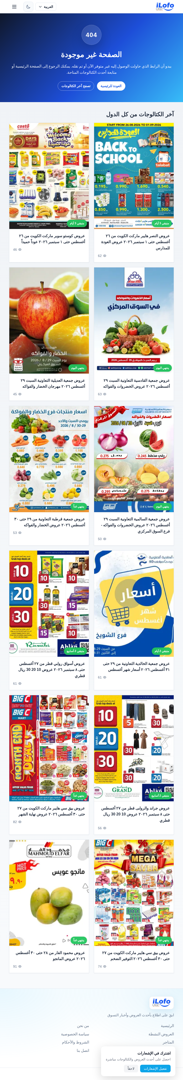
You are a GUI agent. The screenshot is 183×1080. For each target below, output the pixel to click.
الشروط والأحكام (75, 1042)
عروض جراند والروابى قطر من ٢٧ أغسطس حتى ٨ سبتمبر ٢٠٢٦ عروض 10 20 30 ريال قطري (135, 814)
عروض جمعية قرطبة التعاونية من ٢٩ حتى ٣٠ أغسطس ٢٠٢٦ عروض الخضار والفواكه (49, 522)
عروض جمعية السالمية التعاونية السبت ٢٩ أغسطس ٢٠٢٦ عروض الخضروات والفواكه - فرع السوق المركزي (135, 525)
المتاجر (168, 1042)
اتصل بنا (83, 1051)
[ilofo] (165, 7)
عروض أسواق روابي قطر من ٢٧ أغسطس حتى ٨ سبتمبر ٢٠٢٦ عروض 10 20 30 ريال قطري (51, 669)
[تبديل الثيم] (28, 7)
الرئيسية (167, 1026)
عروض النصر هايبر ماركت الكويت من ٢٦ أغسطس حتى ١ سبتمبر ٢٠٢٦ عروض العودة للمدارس (135, 242)
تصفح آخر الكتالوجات (76, 86)
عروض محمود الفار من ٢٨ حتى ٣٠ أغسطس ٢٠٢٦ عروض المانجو (50, 955)
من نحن (83, 1026)
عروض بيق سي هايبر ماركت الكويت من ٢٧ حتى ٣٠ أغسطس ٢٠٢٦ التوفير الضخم (136, 955)
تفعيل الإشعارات (155, 1068)
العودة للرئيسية (111, 86)
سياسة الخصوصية (75, 1034)
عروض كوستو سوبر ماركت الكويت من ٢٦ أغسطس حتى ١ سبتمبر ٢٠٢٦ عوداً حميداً (52, 239)
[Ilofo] (161, 1002)
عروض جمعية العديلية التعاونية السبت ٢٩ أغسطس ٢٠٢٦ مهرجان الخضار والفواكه (53, 383)
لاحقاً (131, 1068)
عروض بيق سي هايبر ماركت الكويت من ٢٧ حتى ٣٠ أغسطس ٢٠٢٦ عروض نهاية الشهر (51, 811)
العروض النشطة (161, 1034)
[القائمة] (14, 6)
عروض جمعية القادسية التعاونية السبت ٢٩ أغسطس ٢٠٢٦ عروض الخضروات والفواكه (136, 383)
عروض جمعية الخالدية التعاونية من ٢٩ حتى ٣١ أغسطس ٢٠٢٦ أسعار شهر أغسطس (136, 666)
